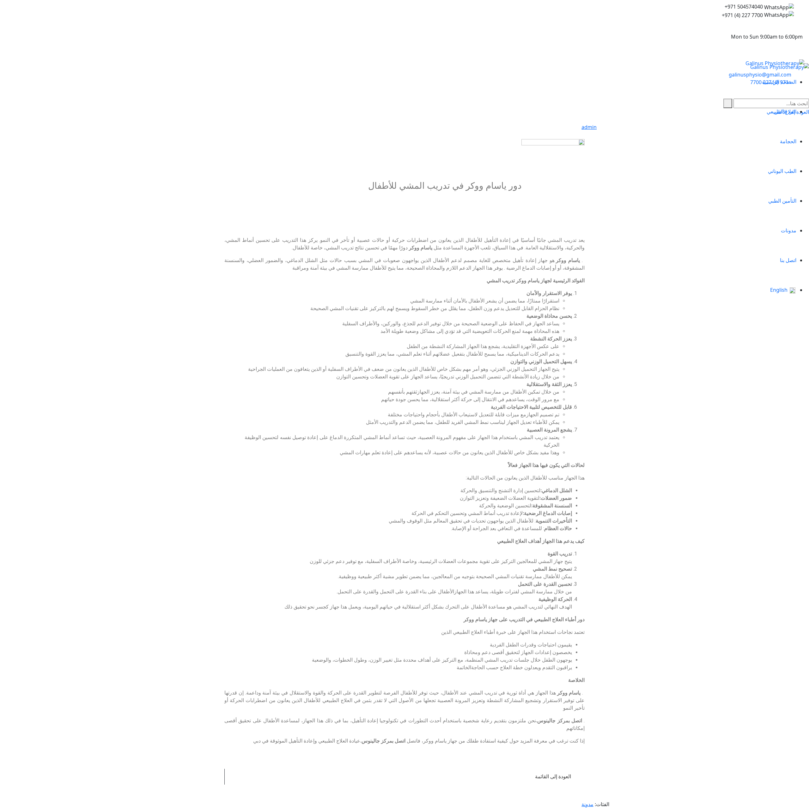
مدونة (587, 804)
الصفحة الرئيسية (779, 81)
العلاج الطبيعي (781, 111)
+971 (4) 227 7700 (742, 15)
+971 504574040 (744, 6)
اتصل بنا (788, 260)
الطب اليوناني (782, 171)
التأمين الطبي (782, 200)
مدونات (788, 230)
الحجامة (788, 141)
